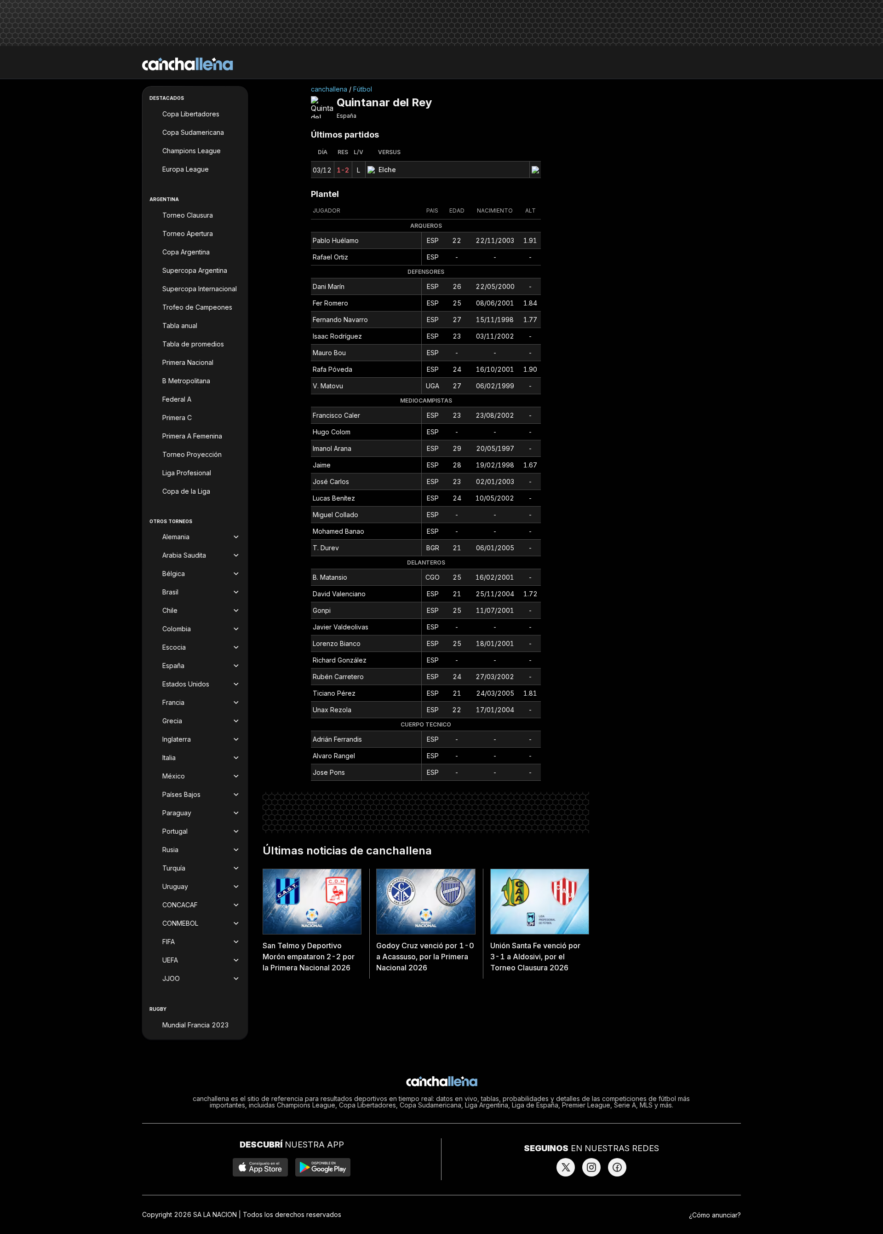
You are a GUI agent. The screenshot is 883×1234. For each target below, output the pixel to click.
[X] (565, 1167)
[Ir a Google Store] (323, 1167)
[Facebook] (617, 1167)
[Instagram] (591, 1167)
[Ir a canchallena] (187, 64)
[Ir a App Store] (260, 1167)
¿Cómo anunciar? (715, 1215)
